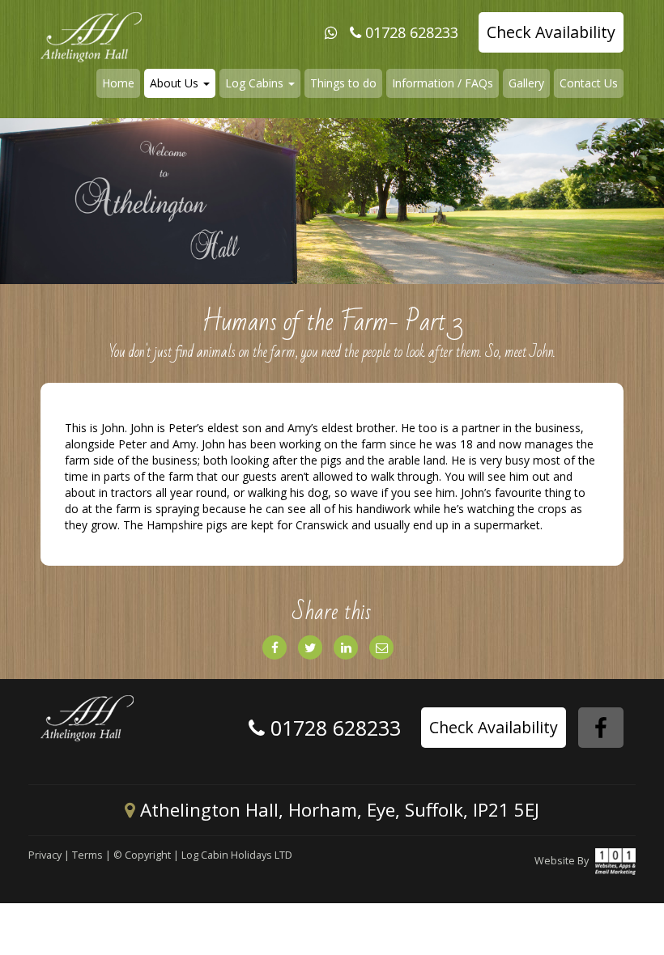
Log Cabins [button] (256, 83)
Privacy (45, 855)
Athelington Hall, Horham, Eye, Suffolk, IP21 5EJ (337, 809)
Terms (87, 855)
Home (118, 83)
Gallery (526, 83)
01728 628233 (411, 32)
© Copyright (142, 855)
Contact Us (589, 83)
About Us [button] (176, 83)
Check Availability (551, 32)
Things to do (343, 83)
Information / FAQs (442, 83)
